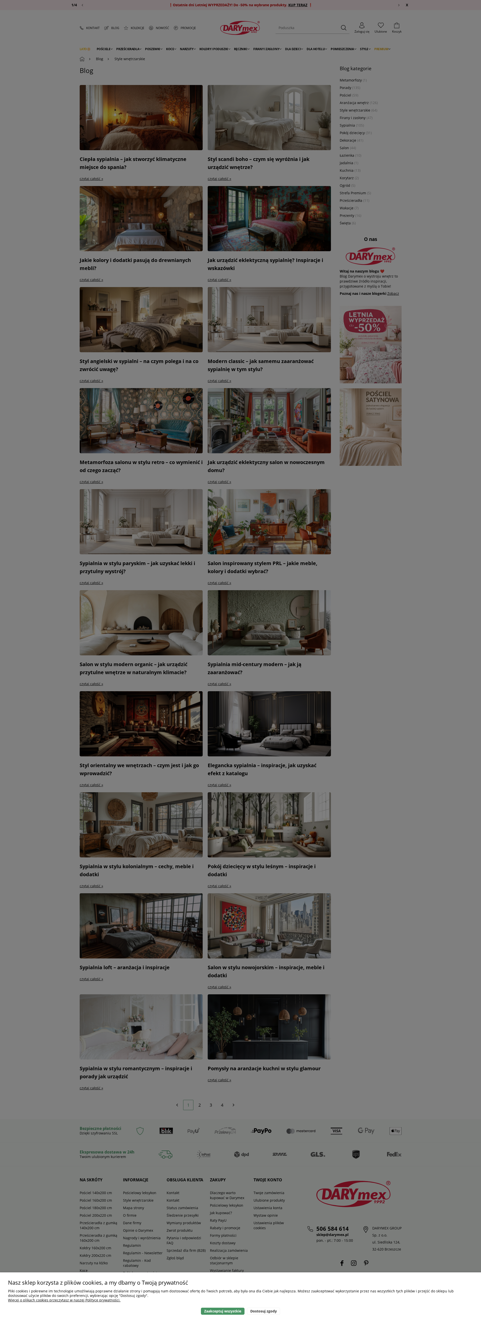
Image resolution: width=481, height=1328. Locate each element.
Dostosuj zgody (263, 1311)
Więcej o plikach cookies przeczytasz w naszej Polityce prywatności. (64, 1300)
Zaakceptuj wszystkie (222, 1311)
